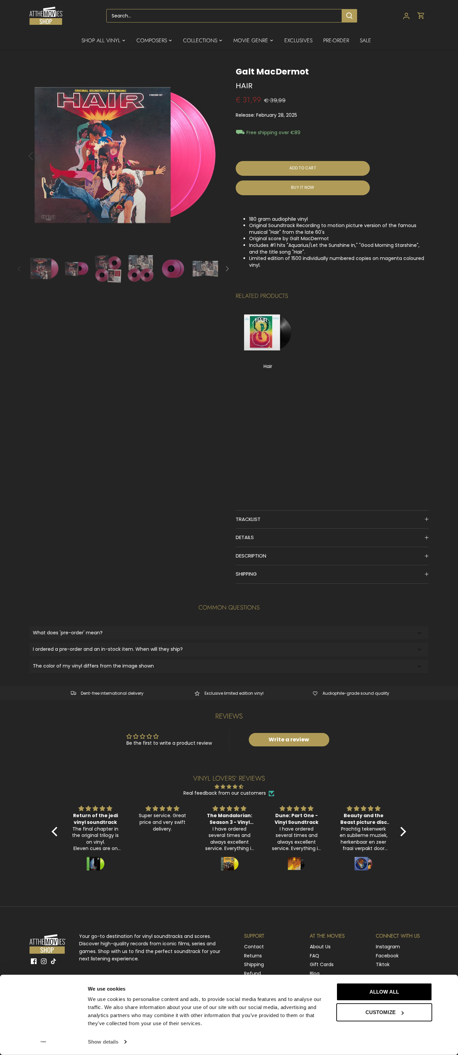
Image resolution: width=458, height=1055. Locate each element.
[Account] (406, 16)
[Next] (209, 156)
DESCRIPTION (251, 555)
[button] (56, 831)
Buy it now (302, 187)
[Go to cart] (421, 16)
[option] (125, 156)
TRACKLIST (248, 519)
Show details (103, 1042)
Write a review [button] (289, 739)
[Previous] (39, 156)
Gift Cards (322, 964)
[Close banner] (447, 985)
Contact (254, 946)
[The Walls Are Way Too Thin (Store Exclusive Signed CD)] (268, 333)
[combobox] (224, 15)
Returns (253, 955)
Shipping (254, 964)
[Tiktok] (53, 961)
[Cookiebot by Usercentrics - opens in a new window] (43, 1042)
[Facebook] (34, 961)
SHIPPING (246, 574)
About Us (320, 946)
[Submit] (349, 15)
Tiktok (383, 964)
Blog (315, 973)
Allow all (384, 992)
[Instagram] (44, 961)
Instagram (388, 946)
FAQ (314, 955)
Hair (268, 366)
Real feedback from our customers (224, 793)
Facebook (387, 955)
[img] (228, 786)
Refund (252, 973)
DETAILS (245, 537)
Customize (380, 1012)
